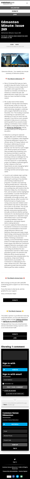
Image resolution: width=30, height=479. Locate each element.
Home (12, 44)
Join (15, 14)
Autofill (15, 424)
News (17, 44)
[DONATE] (15, 300)
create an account (10, 390)
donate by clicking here (14, 127)
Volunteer (15, 8)
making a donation (22, 319)
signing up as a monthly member (13, 321)
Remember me (9, 383)
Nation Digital (23, 471)
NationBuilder (14, 471)
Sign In (15, 370)
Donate (15, 11)
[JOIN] (15, 338)
